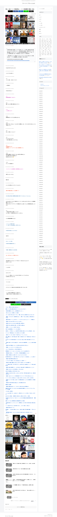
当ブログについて (50, 514)
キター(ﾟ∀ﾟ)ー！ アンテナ (45, 85)
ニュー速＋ (7, 298)
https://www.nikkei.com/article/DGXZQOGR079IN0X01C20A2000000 (18, 60)
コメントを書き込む (21, 506)
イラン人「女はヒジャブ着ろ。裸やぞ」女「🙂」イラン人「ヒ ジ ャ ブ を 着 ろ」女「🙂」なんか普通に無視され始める (45, 258)
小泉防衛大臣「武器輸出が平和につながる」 (45, 253)
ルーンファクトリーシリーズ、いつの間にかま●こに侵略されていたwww (45, 250)
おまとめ (42, 84)
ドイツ (10, 298)
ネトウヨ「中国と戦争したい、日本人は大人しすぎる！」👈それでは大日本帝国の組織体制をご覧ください (45, 269)
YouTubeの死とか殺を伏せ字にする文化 (45, 77)
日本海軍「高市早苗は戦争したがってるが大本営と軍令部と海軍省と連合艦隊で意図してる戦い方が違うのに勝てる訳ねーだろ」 (45, 263)
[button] (31, 11)
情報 (16, 298)
